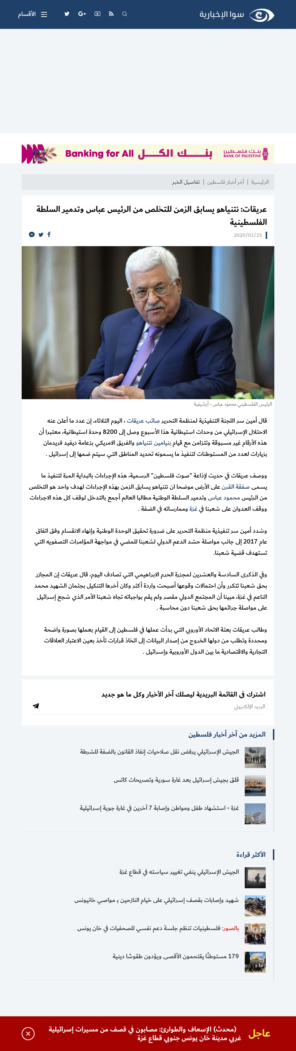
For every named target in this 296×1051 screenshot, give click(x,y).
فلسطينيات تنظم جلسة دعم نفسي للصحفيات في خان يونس (158, 928)
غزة (193, 508)
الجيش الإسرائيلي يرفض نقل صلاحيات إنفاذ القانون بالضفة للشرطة (159, 751)
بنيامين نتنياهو (153, 442)
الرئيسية (260, 182)
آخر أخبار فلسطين (225, 182)
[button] (32, 14)
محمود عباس (224, 497)
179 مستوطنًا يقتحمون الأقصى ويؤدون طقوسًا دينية (176, 956)
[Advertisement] (148, 83)
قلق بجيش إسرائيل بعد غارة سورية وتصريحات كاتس (176, 780)
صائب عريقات (143, 420)
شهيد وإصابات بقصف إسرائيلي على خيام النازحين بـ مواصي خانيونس (156, 900)
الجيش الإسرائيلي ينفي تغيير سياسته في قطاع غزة (179, 872)
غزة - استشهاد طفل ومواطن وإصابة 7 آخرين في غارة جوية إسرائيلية (159, 808)
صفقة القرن (236, 486)
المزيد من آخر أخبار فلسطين (227, 734)
